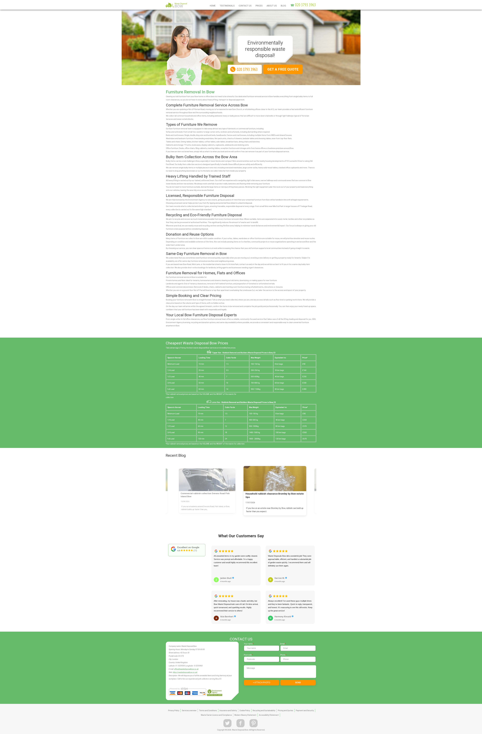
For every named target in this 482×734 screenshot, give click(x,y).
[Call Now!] (305, 5)
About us (272, 5)
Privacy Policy (173, 710)
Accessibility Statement (269, 715)
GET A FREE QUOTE (282, 69)
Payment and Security (305, 710)
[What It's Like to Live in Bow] (275, 478)
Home (213, 5)
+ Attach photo (261, 682)
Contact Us (245, 5)
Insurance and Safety (228, 710)
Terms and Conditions (208, 710)
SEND (298, 682)
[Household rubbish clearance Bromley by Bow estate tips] (207, 480)
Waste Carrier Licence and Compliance (216, 715)
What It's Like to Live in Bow (261, 493)
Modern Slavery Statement (245, 715)
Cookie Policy (244, 710)
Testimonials (227, 5)
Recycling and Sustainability (264, 710)
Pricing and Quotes (285, 710)
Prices (259, 5)
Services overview (189, 710)
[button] (213, 581)
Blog (283, 5)
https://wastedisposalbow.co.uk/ (185, 672)
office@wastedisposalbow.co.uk (186, 669)
